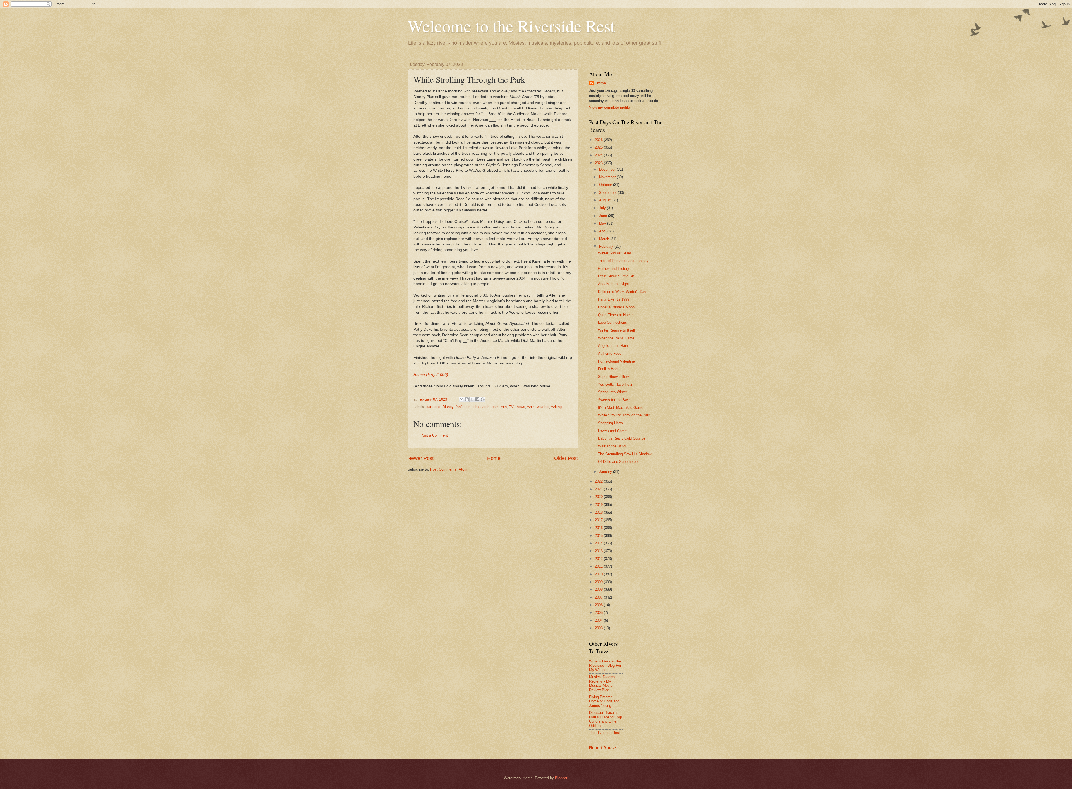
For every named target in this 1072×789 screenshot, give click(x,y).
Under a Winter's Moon (616, 307)
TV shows (517, 407)
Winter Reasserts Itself (616, 330)
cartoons (433, 407)
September (608, 192)
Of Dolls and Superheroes (619, 461)
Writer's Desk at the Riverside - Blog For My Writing (605, 665)
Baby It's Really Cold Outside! (622, 438)
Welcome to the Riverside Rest (511, 26)
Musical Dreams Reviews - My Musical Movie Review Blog (602, 683)
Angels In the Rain (613, 346)
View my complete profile (609, 107)
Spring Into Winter (612, 392)
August (605, 200)
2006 (599, 605)
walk (531, 407)
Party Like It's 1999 (613, 299)
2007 (599, 597)
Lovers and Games (613, 431)
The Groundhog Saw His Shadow (624, 454)
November (608, 177)
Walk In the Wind (612, 446)
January (606, 471)
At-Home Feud (609, 353)
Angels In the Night (613, 284)
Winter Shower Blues (615, 253)
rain (504, 407)
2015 (599, 535)
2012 (599, 559)
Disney (447, 407)
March (604, 239)
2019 (599, 504)
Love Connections (612, 322)
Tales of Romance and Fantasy (623, 261)
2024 (599, 155)
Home (494, 458)
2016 (599, 528)
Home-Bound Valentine (616, 361)
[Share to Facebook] (477, 399)
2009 (599, 582)
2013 (599, 551)
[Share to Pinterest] (482, 399)
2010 (599, 574)
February (606, 246)
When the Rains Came (616, 338)
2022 (599, 481)
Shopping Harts (610, 423)
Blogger (561, 778)
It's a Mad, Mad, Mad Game (620, 408)
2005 (599, 613)
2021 (599, 489)
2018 (599, 512)
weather (543, 407)
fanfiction (463, 407)
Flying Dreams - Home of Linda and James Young (604, 701)
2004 (599, 620)
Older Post (566, 458)
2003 (599, 628)
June (603, 216)
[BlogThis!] (467, 399)
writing (556, 407)
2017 (599, 520)
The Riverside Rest (604, 733)
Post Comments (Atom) (449, 469)
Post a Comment (434, 435)
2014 (599, 543)
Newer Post (421, 458)
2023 (599, 163)
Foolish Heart (608, 369)
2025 (599, 147)
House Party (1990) (430, 375)
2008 (599, 589)
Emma (600, 83)
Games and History (613, 268)
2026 (599, 140)
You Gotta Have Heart (615, 384)
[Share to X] (472, 399)
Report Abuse (602, 747)
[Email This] (461, 399)
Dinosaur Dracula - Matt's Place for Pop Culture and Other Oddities (605, 719)
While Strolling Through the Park (624, 415)
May (603, 223)
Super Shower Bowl (614, 377)
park (495, 407)
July (603, 208)
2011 (599, 566)
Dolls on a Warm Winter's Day (622, 292)
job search (481, 407)
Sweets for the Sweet (615, 400)
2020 (599, 497)
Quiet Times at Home (615, 315)
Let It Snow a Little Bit (616, 276)
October (606, 185)
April (603, 231)
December (608, 169)
